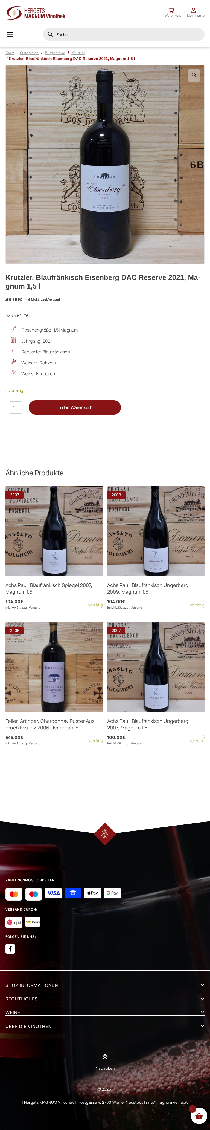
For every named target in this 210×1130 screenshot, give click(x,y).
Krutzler (78, 53)
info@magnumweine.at (167, 1102)
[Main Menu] (10, 34)
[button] (194, 75)
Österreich (29, 53)
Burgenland (55, 53)
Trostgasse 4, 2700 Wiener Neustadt (110, 1102)
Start (9, 53)
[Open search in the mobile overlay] (124, 34)
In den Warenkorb (74, 407)
